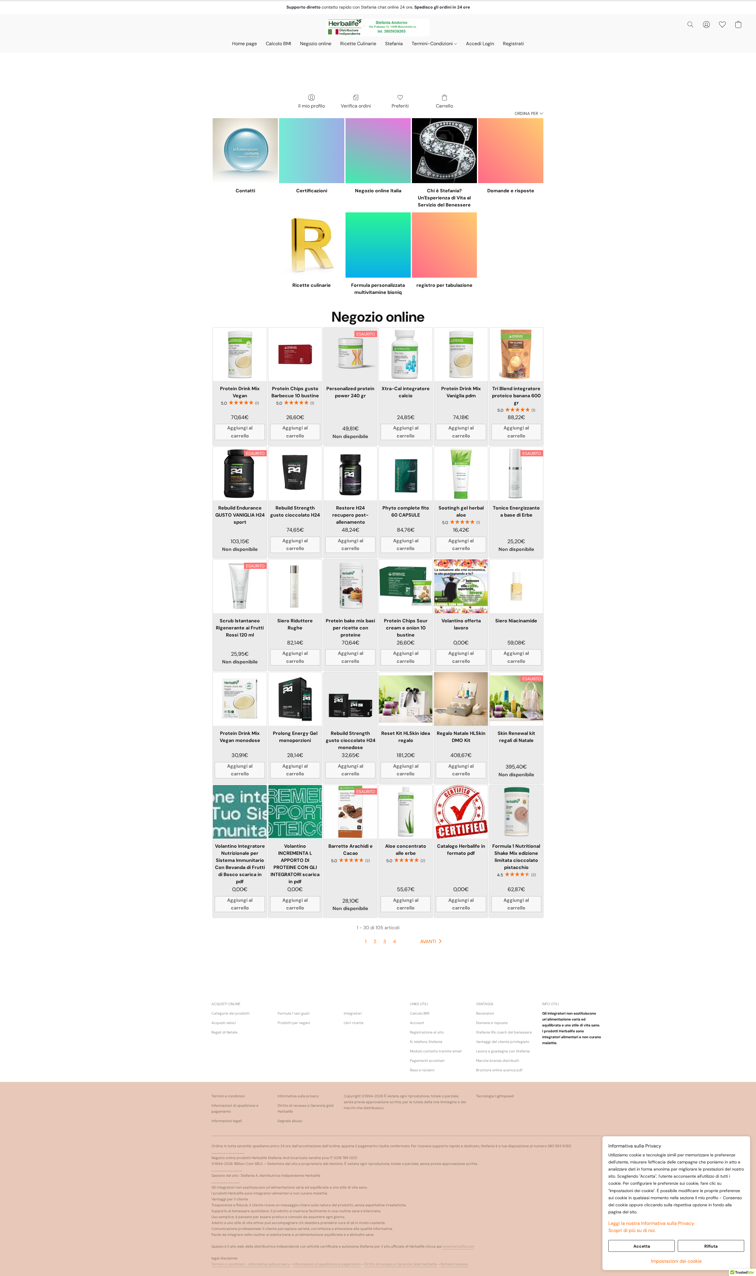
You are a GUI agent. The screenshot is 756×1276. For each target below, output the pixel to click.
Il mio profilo (311, 106)
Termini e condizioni (228, 1096)
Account (417, 1023)
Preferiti (400, 106)
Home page (244, 43)
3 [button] (384, 941)
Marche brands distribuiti (497, 1060)
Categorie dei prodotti (230, 1013)
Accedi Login (480, 43)
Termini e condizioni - (229, 1264)
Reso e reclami (422, 1070)
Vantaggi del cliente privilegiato (502, 1041)
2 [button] (375, 941)
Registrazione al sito (427, 1032)
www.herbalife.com (458, 1246)
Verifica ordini (356, 106)
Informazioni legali (226, 1121)
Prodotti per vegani (294, 1023)
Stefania (394, 43)
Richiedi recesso (454, 1264)
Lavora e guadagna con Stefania (503, 1051)
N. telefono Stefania (426, 1041)
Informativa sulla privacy (298, 1096)
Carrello (444, 106)
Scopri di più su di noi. (632, 1230)
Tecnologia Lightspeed (495, 1096)
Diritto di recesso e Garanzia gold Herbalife (306, 1108)
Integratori (353, 1013)
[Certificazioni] (311, 150)
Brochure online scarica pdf (499, 1070)
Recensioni (485, 1013)
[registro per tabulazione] (444, 245)
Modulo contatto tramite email (436, 1051)
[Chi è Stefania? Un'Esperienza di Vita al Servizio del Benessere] (444, 150)
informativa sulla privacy (269, 1264)
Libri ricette (354, 1023)
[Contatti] (245, 150)
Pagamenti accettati (427, 1060)
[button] (378, 27)
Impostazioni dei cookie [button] (676, 1261)
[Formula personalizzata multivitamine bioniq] (378, 245)
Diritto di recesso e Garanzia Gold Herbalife (400, 1264)
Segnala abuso (290, 1121)
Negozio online (315, 43)
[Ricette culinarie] (311, 245)
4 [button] (394, 941)
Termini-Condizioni (433, 43)
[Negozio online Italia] (378, 150)
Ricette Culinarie (358, 43)
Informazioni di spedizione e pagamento (234, 1108)
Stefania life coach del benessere (504, 1032)
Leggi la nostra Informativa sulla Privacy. (651, 1223)
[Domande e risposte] (510, 150)
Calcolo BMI (278, 43)
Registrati (513, 43)
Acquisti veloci (223, 1023)
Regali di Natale (224, 1032)
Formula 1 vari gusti (293, 1013)
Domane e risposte (492, 1023)
